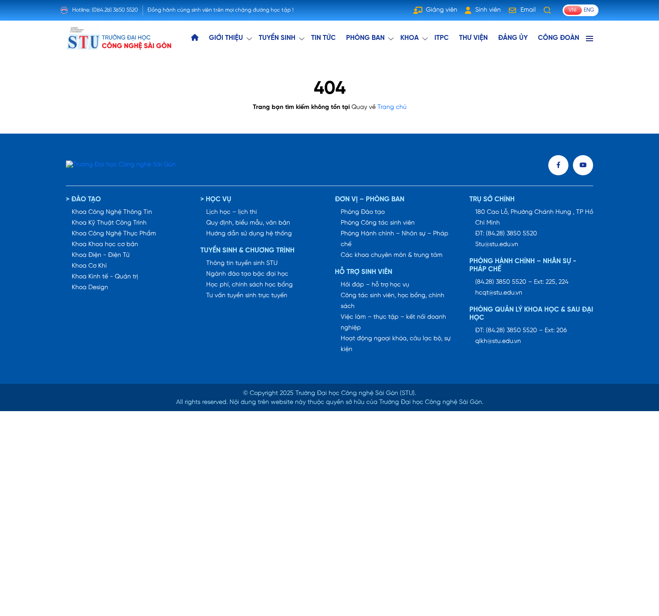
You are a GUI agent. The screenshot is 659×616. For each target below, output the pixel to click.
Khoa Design (90, 287)
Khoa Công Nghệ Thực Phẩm (114, 233)
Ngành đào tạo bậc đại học (247, 274)
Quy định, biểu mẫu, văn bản (248, 223)
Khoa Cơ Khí (89, 266)
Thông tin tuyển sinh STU (241, 263)
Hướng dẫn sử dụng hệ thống (249, 233)
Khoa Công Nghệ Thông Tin (112, 212)
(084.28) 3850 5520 (115, 10)
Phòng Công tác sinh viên (378, 223)
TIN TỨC (323, 38)
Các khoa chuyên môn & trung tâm (391, 255)
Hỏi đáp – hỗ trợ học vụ (375, 285)
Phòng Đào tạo (363, 212)
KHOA (409, 38)
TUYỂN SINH (277, 38)
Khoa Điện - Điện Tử (101, 255)
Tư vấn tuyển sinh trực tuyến (246, 295)
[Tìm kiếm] (547, 10)
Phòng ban (365, 38)
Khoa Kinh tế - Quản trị (105, 276)
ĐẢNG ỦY (513, 38)
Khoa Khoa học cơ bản (105, 244)
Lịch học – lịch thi (231, 212)
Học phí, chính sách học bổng (249, 285)
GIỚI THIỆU (226, 38)
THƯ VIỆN (473, 38)
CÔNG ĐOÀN (558, 38)
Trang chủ (392, 107)
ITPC (441, 38)
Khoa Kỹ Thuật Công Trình (109, 223)
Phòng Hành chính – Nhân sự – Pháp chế (394, 239)
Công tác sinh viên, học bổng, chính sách (392, 301)
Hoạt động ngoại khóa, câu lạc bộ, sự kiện (396, 344)
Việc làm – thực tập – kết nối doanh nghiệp (393, 322)
